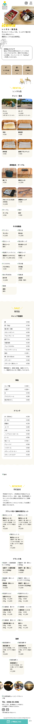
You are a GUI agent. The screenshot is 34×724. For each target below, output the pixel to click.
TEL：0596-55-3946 (10, 702)
